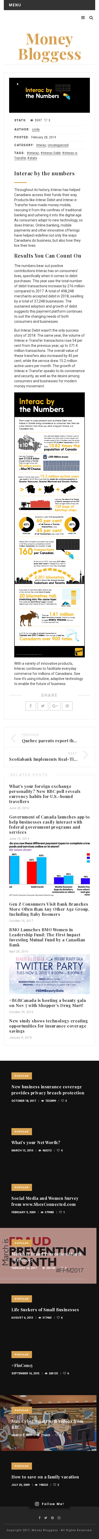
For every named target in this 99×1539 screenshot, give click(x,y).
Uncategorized (58, 145)
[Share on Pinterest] (67, 706)
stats (33, 158)
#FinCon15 (22, 1365)
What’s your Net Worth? (35, 1142)
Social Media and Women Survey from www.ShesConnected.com (45, 1201)
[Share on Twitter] (43, 706)
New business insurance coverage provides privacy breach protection (47, 1089)
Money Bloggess (49, 45)
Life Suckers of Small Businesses (45, 1309)
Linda (36, 129)
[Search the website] (91, 17)
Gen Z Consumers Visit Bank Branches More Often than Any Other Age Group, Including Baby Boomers (49, 909)
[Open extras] (83, 17)
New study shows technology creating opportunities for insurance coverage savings (48, 1026)
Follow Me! (53, 1504)
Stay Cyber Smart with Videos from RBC (47, 1424)
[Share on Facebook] (31, 706)
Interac (41, 145)
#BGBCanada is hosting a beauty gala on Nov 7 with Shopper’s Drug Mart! (47, 1003)
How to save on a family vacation (45, 1476)
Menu (15, 5)
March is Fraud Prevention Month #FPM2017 (46, 1257)
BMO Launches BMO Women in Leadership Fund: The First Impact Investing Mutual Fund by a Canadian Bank (47, 937)
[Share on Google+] (55, 706)
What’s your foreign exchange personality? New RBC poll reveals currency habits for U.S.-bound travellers (45, 794)
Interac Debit (52, 153)
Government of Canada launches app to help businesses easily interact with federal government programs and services (49, 824)
